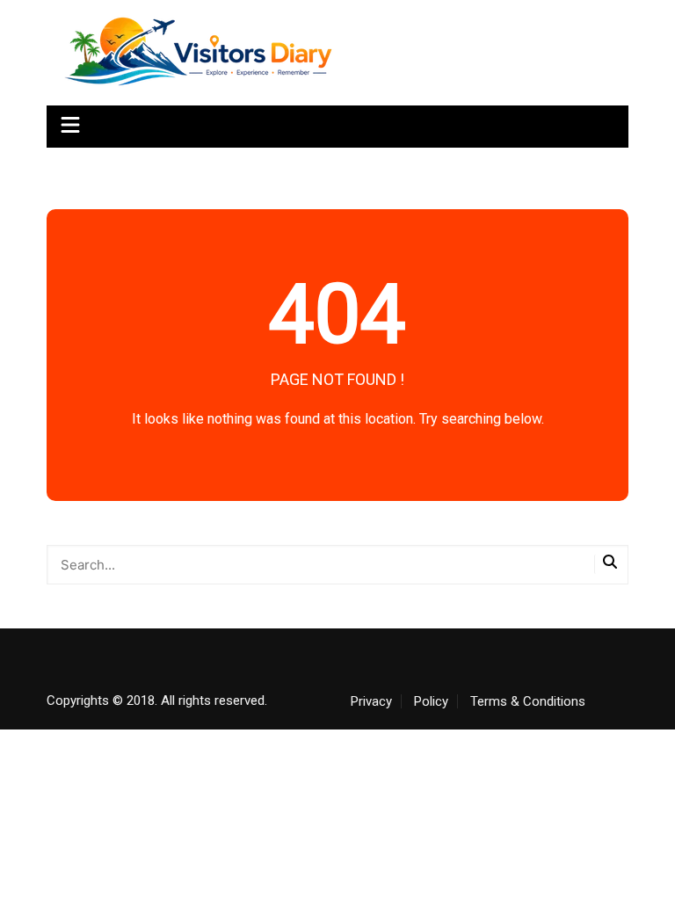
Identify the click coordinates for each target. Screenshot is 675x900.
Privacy (371, 701)
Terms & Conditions (527, 701)
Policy (431, 701)
